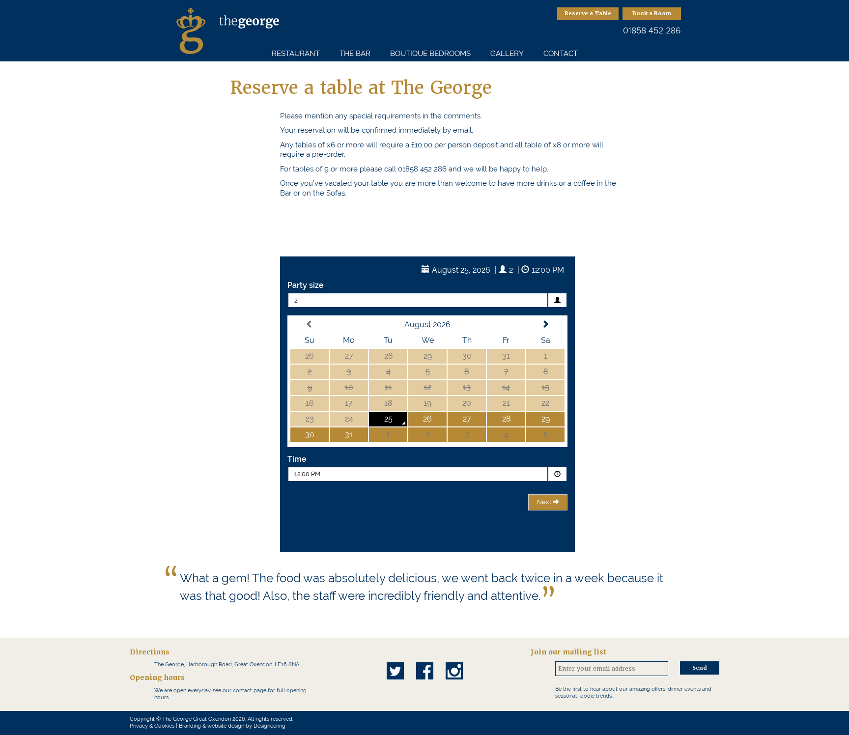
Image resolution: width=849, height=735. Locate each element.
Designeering (269, 726)
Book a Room (651, 13)
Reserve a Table (588, 13)
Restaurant (296, 53)
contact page (249, 690)
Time (297, 459)
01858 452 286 (652, 30)
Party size (305, 285)
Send (699, 668)
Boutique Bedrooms (430, 53)
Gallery (507, 53)
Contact (560, 53)
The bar (355, 53)
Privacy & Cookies (152, 726)
